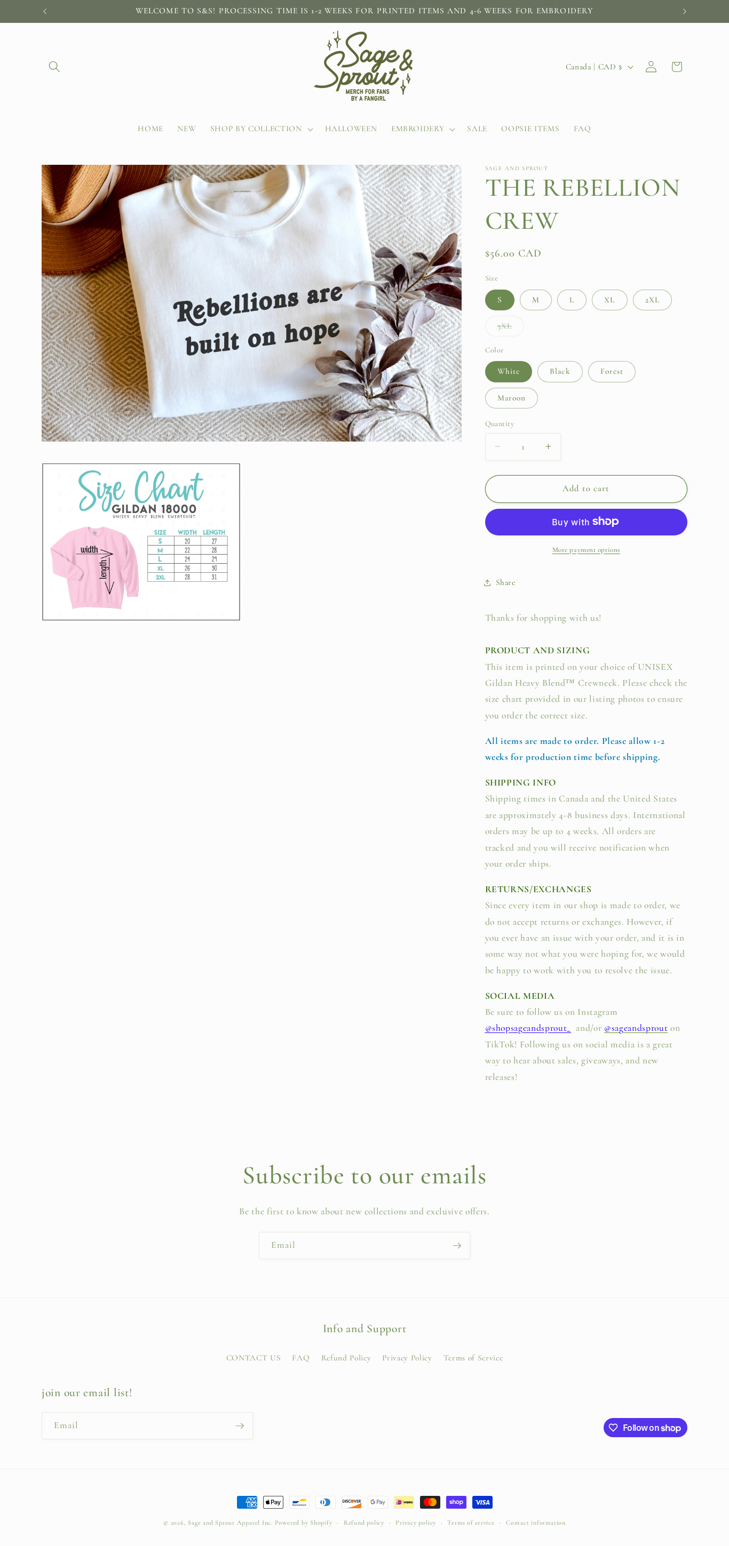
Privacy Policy (407, 1358)
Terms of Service (473, 1358)
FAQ (301, 1358)
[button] (54, 66)
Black (560, 371)
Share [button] (506, 582)
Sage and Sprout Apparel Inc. (230, 1522)
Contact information (536, 1522)
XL (609, 299)
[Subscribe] (457, 1246)
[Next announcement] (684, 11)
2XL (652, 299)
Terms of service (470, 1522)
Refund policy (364, 1522)
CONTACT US (253, 1358)
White (508, 371)
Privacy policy (415, 1522)
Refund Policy (346, 1358)
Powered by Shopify (303, 1522)
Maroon (511, 397)
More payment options (586, 549)
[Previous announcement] (45, 11)
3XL (510, 328)
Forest (612, 371)
